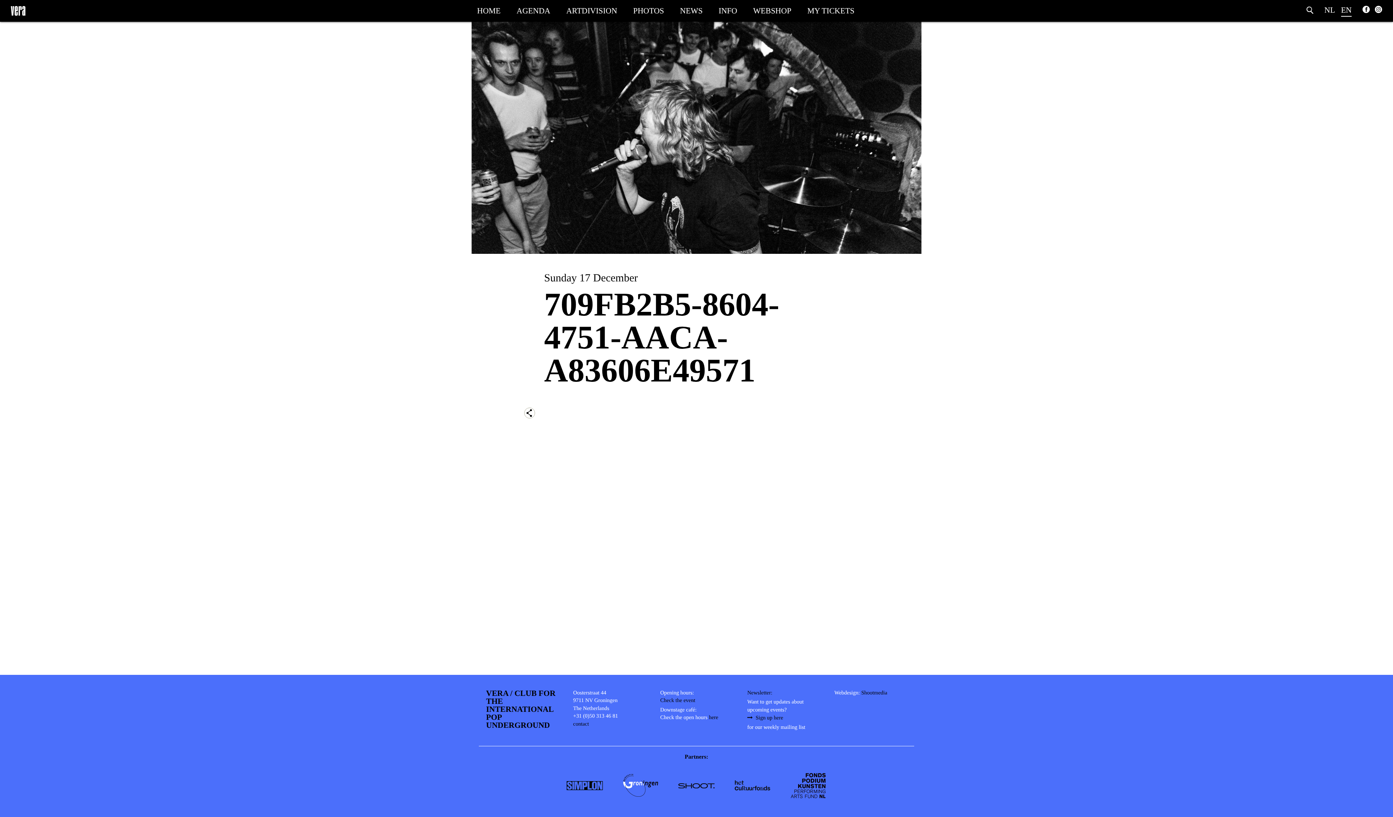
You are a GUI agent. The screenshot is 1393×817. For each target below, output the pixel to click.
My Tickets (830, 10)
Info (728, 10)
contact (581, 724)
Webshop (772, 10)
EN (1346, 10)
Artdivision (591, 10)
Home (489, 10)
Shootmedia (874, 693)
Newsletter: (759, 693)
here (713, 718)
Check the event (677, 700)
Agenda (533, 10)
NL (1329, 10)
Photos (648, 10)
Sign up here (769, 718)
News (691, 10)
